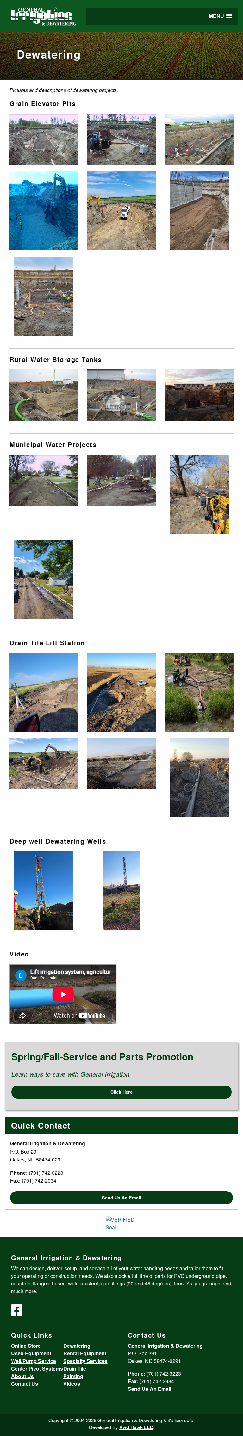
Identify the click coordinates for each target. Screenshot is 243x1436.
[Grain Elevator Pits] (43, 138)
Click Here (121, 1092)
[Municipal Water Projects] (43, 479)
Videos (71, 1383)
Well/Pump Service (33, 1361)
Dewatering (76, 1345)
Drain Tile (74, 1368)
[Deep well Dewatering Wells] (43, 890)
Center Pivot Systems (37, 1368)
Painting (73, 1376)
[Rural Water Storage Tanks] (43, 394)
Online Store (26, 1345)
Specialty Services (85, 1361)
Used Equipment (31, 1353)
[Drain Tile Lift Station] (43, 692)
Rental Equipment (84, 1353)
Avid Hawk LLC (136, 1427)
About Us (22, 1376)
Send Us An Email (121, 1197)
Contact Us (24, 1383)
